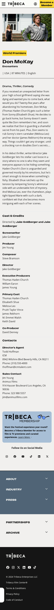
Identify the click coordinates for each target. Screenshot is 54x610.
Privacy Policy (12, 594)
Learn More (24, 437)
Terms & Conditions (16, 588)
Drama (6, 86)
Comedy (28, 86)
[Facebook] (15, 456)
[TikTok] (31, 456)
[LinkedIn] (39, 456)
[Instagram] (6, 456)
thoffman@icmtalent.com (16, 367)
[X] (47, 456)
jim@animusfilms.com (14, 397)
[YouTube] (23, 456)
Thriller (17, 86)
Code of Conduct (14, 599)
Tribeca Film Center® (16, 582)
